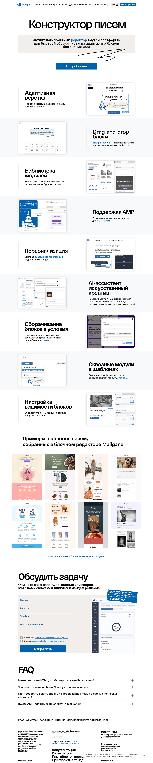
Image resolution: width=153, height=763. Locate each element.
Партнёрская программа (72, 756)
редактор (79, 40)
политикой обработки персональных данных (51, 638)
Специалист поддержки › (111, 747)
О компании (99, 4)
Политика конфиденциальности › (31, 731)
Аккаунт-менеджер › (109, 748)
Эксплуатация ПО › (25, 743)
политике (97, 757)
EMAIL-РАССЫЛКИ (42, 720)
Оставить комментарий (31, 624)
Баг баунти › (23, 750)
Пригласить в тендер (69, 760)
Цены (45, 4)
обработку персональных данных (66, 743)
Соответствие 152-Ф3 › (27, 741)
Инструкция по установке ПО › (30, 745)
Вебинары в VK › (107, 760)
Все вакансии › (107, 750)
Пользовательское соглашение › (31, 735)
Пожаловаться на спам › (27, 748)
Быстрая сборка (101, 142)
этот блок (122, 377)
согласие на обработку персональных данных (48, 641)
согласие (74, 741)
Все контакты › (107, 738)
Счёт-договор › (24, 733)
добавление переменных (49, 256)
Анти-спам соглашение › (27, 740)
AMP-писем (103, 220)
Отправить (43, 649)
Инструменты (56, 4)
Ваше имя (25, 600)
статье (45, 340)
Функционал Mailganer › (27, 747)
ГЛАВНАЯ (24, 720)
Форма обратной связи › (111, 736)
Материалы (85, 4)
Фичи (38, 4)
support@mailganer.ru (125, 734)
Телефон (24, 616)
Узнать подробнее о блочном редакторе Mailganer (76, 556)
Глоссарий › (22, 752)
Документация (64, 750)
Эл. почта (24, 608)
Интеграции (62, 753)
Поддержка (71, 4)
